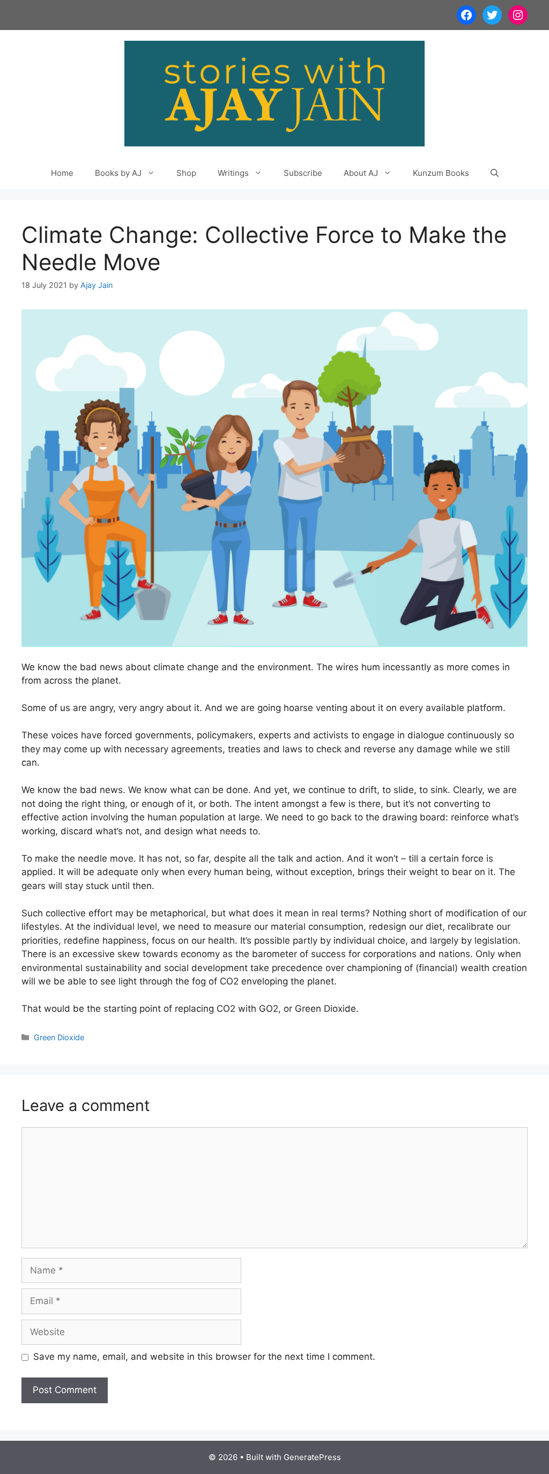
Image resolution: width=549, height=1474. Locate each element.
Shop (186, 173)
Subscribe (303, 173)
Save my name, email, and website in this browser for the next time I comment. (204, 1356)
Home (62, 173)
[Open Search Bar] (494, 173)
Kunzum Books (441, 173)
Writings (233, 173)
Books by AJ (118, 173)
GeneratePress (312, 1457)
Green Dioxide (59, 1037)
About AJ (361, 173)
